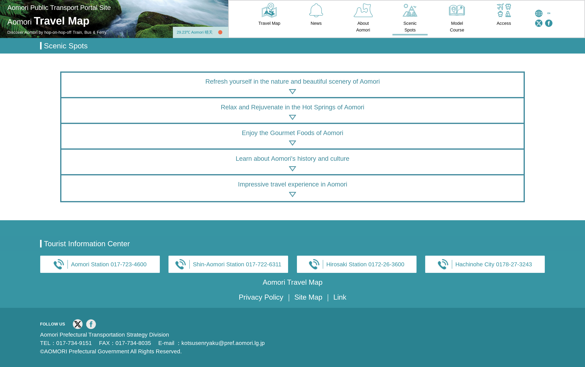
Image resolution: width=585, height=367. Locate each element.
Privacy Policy (262, 297)
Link (339, 297)
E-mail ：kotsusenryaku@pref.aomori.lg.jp (211, 343)
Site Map (309, 297)
